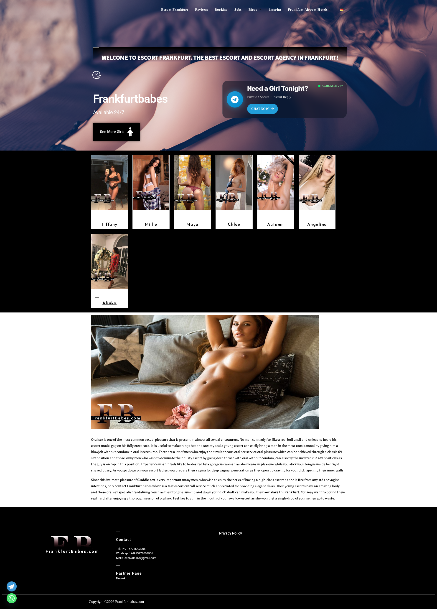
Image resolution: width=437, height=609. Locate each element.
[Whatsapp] (12, 598)
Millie (151, 224)
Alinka (109, 303)
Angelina (317, 224)
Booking (221, 10)
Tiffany (109, 224)
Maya (192, 224)
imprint (275, 10)
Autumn (275, 224)
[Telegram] (12, 586)
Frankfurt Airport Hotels (308, 10)
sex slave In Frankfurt (281, 492)
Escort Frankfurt (174, 10)
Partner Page (129, 573)
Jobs (238, 10)
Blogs (253, 10)
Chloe (234, 224)
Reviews (201, 10)
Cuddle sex (146, 480)
